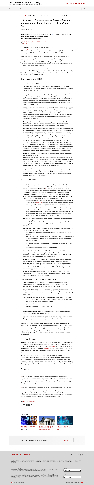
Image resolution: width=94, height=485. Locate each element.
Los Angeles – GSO (76, 460)
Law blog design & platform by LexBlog (73, 482)
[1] (38, 104)
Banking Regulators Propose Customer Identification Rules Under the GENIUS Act (46, 428)
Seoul (57, 461)
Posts (26, 15)
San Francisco (53, 461)
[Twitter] (76, 455)
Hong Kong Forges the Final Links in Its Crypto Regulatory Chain (64, 428)
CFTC (24, 401)
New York (30, 461)
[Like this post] (29, 405)
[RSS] (71, 455)
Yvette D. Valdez (26, 42)
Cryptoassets (35, 32)
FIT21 (28, 401)
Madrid (12, 461)
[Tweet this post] (27, 405)
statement (39, 202)
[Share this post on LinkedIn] (31, 405)
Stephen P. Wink (36, 42)
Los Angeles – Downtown (67, 460)
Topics (22, 9)
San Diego (47, 461)
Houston (51, 460)
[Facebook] (78, 455)
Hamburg (42, 460)
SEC (37, 401)
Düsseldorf (33, 460)
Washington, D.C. (14, 462)
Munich (26, 461)
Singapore (67, 461)
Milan (23, 461)
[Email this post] (24, 405)
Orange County (36, 461)
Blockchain (28, 32)
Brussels (22, 460)
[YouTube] (80, 455)
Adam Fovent (45, 42)
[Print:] (21, 405)
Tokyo (74, 461)
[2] (45, 188)
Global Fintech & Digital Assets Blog (24, 2)
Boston (18, 460)
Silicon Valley (61, 461)
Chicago (26, 460)
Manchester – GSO (18, 461)
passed (29, 49)
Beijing (15, 460)
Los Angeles (59, 460)
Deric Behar (26, 44)
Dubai (29, 460)
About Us (16, 9)
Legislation (33, 401)
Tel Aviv (71, 461)
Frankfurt (38, 460)
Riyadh (43, 461)
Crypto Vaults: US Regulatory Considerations (28, 427)
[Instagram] (82, 455)
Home (10, 9)
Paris (40, 461)
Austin (12, 460)
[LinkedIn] (73, 455)
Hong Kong (46, 460)
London (54, 460)
